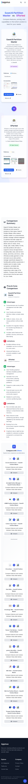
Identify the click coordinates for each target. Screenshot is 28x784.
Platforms (4, 766)
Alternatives (9, 94)
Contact (17, 766)
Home (17, 769)
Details (19, 94)
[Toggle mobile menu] (25, 2)
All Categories (5, 763)
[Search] (21, 2)
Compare (15, 472)
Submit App (4, 769)
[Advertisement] (14, 197)
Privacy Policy (19, 763)
